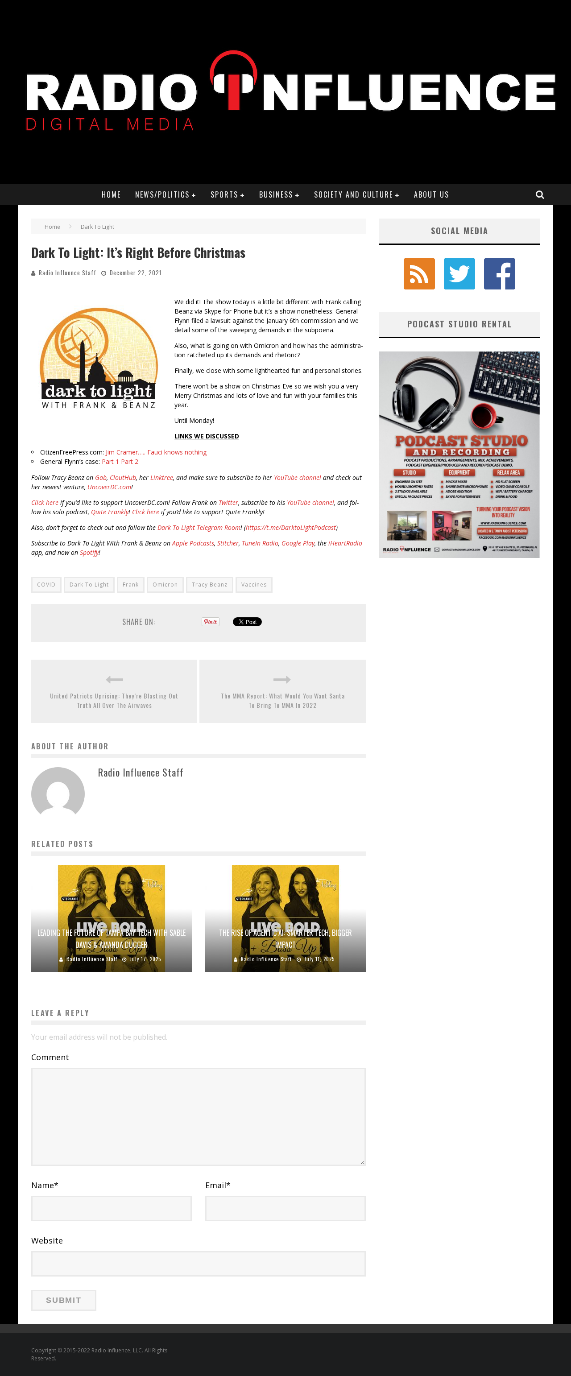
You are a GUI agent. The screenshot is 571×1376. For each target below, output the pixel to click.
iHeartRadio (345, 543)
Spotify (89, 552)
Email (218, 1185)
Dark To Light (89, 584)
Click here (44, 502)
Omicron (165, 584)
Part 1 (110, 461)
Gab (101, 477)
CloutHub (123, 477)
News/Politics (162, 194)
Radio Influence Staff (67, 272)
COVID (46, 584)
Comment (50, 1057)
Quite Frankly (109, 512)
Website (47, 1240)
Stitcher (228, 543)
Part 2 (129, 461)
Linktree (161, 477)
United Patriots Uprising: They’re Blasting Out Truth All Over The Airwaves (114, 700)
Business (276, 194)
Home (111, 194)
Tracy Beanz (210, 584)
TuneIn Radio (260, 543)
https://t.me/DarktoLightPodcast (291, 527)
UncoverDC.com (109, 487)
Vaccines (254, 584)
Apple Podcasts (193, 543)
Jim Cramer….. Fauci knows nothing (156, 452)
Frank (131, 584)
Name (44, 1185)
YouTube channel (297, 477)
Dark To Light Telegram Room (198, 527)
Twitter (228, 502)
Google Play (297, 543)
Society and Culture (353, 194)
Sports (224, 194)
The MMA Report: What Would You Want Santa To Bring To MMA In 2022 (283, 700)
